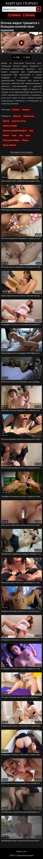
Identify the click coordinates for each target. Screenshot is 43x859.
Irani (21, 135)
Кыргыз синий (10, 126)
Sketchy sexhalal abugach (15, 130)
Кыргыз (21, 3)
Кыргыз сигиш (19, 121)
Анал (14, 135)
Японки (15, 109)
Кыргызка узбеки (11, 140)
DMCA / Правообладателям (21, 855)
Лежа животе (9, 145)
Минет (6, 135)
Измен (25, 140)
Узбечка (17, 116)
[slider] (16, 48)
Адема (6, 121)
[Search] (38, 9)
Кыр (31, 130)
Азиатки (26, 109)
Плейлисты (16, 15)
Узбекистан (28, 116)
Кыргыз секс (21, 851)
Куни (27, 135)
